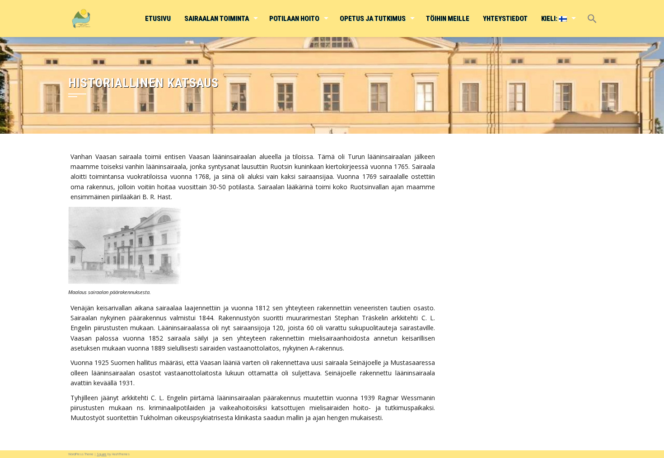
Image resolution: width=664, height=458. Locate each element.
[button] (591, 12)
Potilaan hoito (294, 18)
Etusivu (158, 18)
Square (102, 454)
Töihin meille (447, 18)
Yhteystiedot (505, 18)
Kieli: (550, 18)
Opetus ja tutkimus (373, 18)
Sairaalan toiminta (216, 18)
